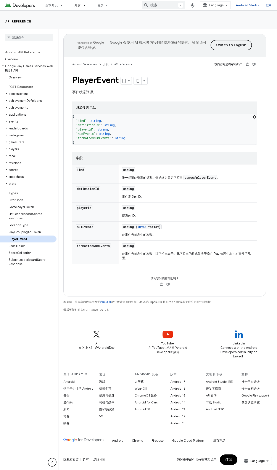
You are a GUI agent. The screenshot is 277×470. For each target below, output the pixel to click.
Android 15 (177, 395)
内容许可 (105, 302)
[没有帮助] (254, 64)
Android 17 (177, 382)
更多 (101, 5)
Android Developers (84, 64)
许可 (86, 459)
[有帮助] (247, 64)
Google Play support (255, 395)
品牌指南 (99, 459)
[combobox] (163, 5)
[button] (28, 68)
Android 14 (177, 402)
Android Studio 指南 (219, 382)
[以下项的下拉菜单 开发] (86, 5)
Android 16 (177, 388)
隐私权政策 (106, 409)
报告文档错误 (251, 388)
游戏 (102, 382)
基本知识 (51, 5)
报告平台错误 (251, 382)
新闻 (66, 409)
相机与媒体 (106, 402)
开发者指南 (213, 388)
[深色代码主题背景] (254, 116)
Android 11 (177, 423)
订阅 (228, 459)
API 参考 (211, 395)
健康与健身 (106, 395)
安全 (66, 395)
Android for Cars (146, 402)
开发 (77, 5)
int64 (141, 227)
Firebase (158, 441)
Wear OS (141, 388)
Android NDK (215, 409)
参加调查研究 (251, 402)
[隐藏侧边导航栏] (52, 462)
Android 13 (177, 409)
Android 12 (177, 416)
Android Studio (247, 5)
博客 (66, 416)
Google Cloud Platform (188, 441)
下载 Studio (213, 402)
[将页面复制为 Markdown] (138, 80)
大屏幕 (139, 382)
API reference (18, 21)
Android (69, 382)
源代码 (67, 402)
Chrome (137, 441)
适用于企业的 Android (78, 388)
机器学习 (105, 388)
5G (101, 416)
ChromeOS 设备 (146, 395)
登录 (269, 5)
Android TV (142, 409)
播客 (66, 423)
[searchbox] (29, 37)
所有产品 (219, 441)
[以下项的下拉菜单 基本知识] (63, 5)
